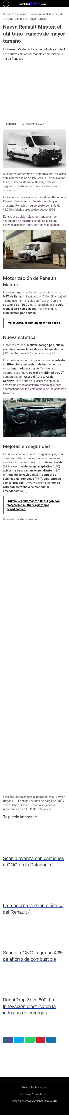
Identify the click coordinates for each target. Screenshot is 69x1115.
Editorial (11, 123)
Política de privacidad (34, 1087)
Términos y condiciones (34, 1094)
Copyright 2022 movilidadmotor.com (34, 1100)
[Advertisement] (34, 91)
